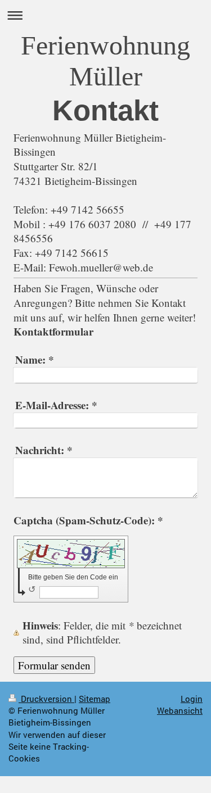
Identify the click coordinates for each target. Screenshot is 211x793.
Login (192, 698)
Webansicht (180, 710)
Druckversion (46, 698)
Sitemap (94, 698)
